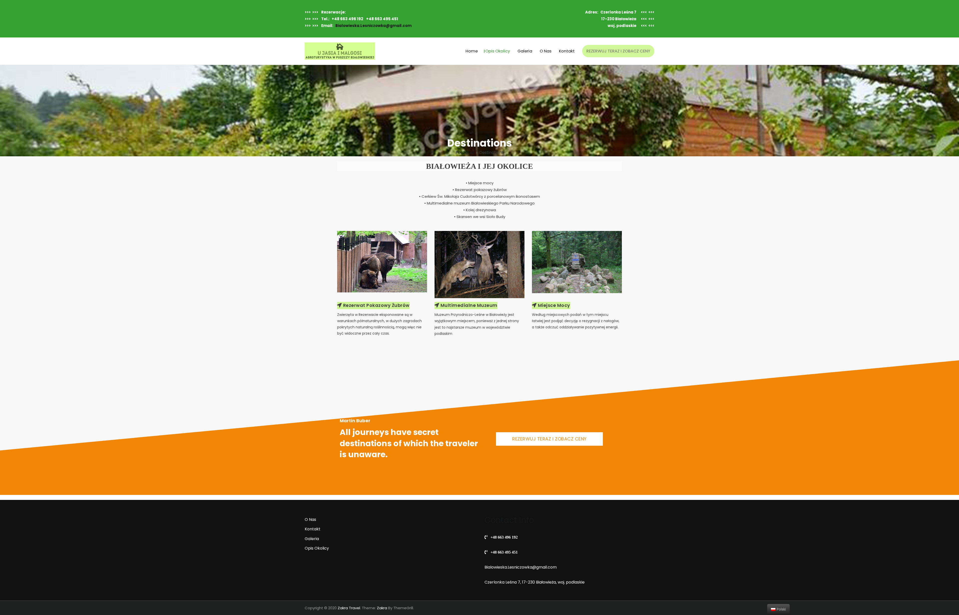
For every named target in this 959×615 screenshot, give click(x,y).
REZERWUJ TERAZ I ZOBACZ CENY (618, 51)
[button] (373, 305)
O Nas (545, 51)
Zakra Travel (349, 608)
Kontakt (567, 51)
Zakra (382, 608)
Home (472, 51)
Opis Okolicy (497, 51)
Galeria (524, 51)
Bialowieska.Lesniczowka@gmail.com (373, 25)
